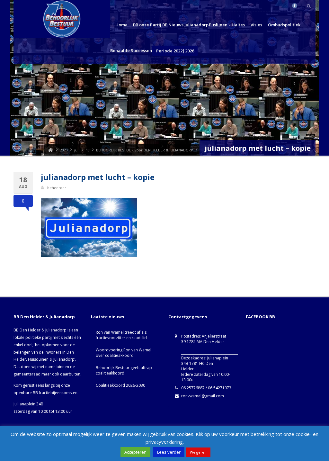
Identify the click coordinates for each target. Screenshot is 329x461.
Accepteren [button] (135, 452)
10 (88, 150)
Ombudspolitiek (284, 25)
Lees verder (169, 452)
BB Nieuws (172, 25)
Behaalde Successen (131, 50)
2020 (64, 150)
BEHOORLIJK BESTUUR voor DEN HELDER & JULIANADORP (144, 150)
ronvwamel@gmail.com (202, 396)
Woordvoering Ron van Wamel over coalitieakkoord (123, 352)
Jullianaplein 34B (28, 404)
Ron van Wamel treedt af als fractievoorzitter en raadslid (121, 335)
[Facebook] (294, 5)
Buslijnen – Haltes (227, 25)
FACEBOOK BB (260, 317)
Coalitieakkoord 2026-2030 (120, 385)
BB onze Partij (147, 25)
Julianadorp (196, 25)
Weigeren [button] (198, 452)
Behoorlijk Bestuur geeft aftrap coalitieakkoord (124, 370)
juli (76, 150)
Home (121, 25)
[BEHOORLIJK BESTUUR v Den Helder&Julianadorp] (50, 150)
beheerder (56, 187)
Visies (256, 25)
